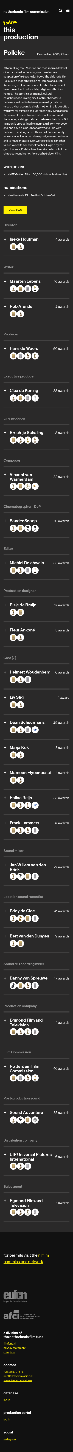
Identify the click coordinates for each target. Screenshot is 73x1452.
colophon (9, 1352)
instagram (10, 1439)
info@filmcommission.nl (18, 1376)
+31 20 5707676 (14, 1371)
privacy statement (15, 1348)
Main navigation (66, 10)
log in (7, 1400)
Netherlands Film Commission (27, 11)
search (61, 10)
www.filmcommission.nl (18, 1380)
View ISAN (15, 210)
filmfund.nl (10, 1343)
